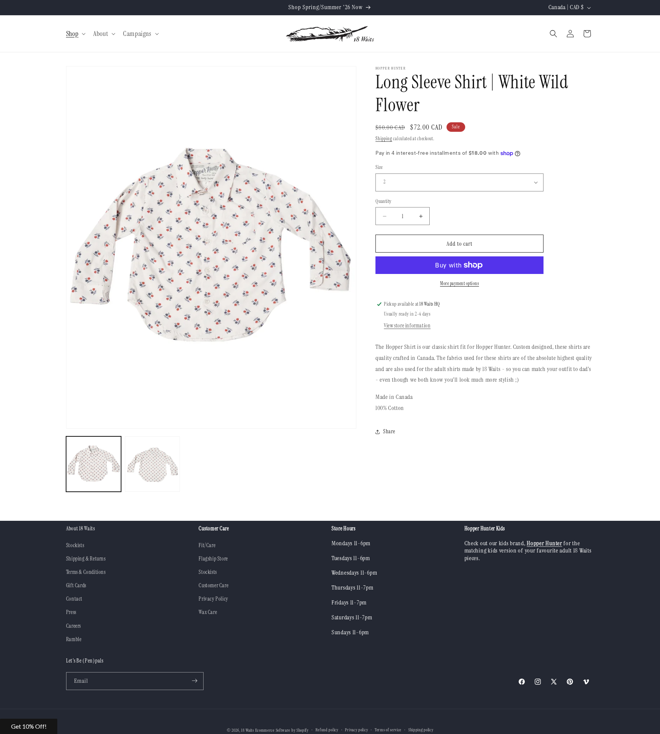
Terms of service (388, 730)
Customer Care (213, 585)
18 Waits (247, 730)
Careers (73, 625)
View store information (407, 325)
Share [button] (389, 431)
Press (71, 612)
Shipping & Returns (86, 558)
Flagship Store (213, 558)
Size (379, 167)
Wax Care (208, 612)
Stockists (75, 544)
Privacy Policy (213, 598)
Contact (74, 598)
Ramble (74, 638)
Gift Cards (76, 585)
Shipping (383, 139)
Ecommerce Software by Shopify (282, 730)
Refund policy (326, 730)
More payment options (459, 283)
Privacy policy (356, 730)
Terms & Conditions (86, 571)
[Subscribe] (194, 681)
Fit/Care (207, 544)
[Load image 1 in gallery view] (93, 463)
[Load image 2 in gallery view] (152, 463)
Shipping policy (421, 730)
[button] (75, 34)
